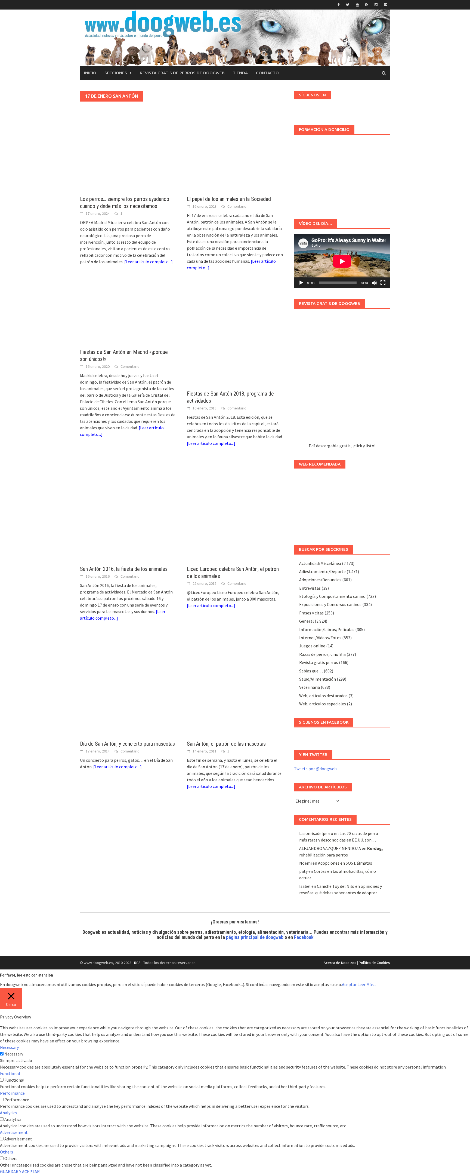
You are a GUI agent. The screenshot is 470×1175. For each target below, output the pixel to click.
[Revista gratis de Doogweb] (342, 378)
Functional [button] (10, 1073)
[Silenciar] (374, 283)
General (306, 621)
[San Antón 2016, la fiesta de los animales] (128, 511)
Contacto (267, 73)
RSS (137, 962)
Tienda (240, 73)
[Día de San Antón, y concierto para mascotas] (128, 686)
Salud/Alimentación (317, 679)
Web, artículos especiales (322, 703)
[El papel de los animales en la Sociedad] (235, 162)
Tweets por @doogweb (315, 768)
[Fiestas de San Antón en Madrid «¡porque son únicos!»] (128, 315)
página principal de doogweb (254, 937)
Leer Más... (366, 984)
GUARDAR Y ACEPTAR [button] (20, 1171)
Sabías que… (311, 671)
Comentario (236, 206)
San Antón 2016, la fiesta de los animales (124, 569)
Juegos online (312, 645)
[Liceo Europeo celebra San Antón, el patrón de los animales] (235, 511)
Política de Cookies (374, 962)
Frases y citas (311, 613)
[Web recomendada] (342, 504)
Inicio (90, 73)
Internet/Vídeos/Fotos (320, 637)
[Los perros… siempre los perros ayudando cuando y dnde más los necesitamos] (128, 162)
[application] (342, 261)
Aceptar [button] (349, 984)
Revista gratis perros (318, 662)
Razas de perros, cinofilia (322, 654)
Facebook (304, 937)
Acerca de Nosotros (340, 962)
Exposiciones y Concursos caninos (330, 604)
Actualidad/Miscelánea (320, 563)
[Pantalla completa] (383, 283)
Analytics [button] (8, 1112)
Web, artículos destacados (323, 695)
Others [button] (6, 1152)
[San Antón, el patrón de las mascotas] (235, 686)
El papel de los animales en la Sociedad (229, 199)
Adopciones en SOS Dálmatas (345, 863)
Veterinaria (309, 687)
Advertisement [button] (14, 1132)
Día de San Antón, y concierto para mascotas (127, 744)
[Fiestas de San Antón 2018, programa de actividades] (235, 336)
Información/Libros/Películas (326, 629)
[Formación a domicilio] (342, 174)
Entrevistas (310, 588)
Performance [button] (12, 1093)
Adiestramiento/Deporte (322, 571)
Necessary (13, 1054)
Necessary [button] (9, 1047)
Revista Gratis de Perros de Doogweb (182, 73)
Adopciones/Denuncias (320, 579)
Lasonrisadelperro (316, 833)
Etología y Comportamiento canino (332, 596)
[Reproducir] (301, 283)
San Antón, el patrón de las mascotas (226, 744)
